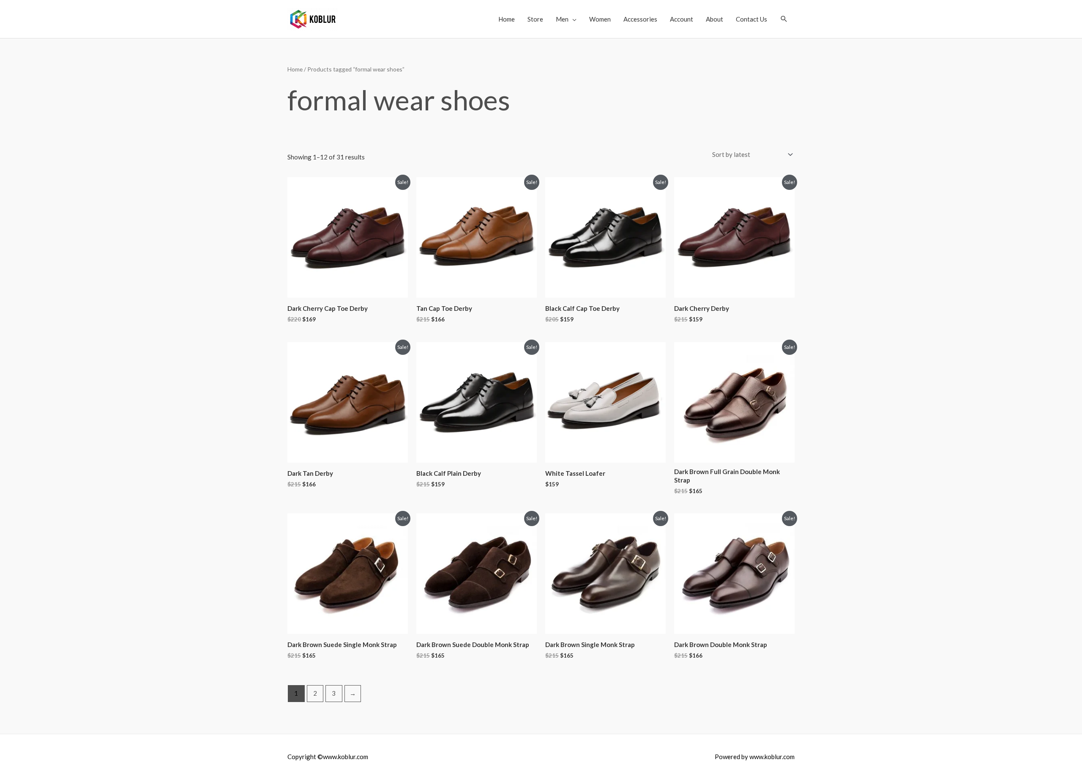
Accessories (640, 19)
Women (600, 19)
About (714, 19)
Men (562, 19)
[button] (784, 19)
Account (681, 19)
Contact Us (751, 19)
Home (506, 19)
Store (535, 19)
